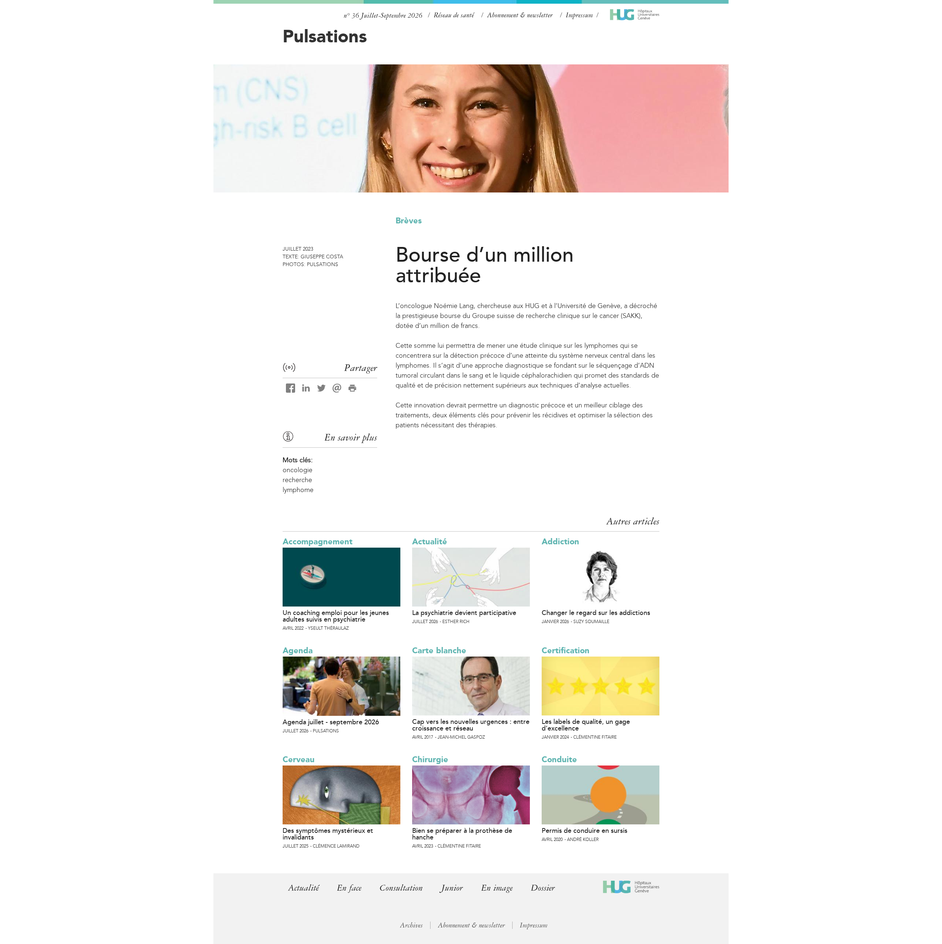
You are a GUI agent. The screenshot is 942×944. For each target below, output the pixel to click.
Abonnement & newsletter (520, 15)
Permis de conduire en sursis (584, 830)
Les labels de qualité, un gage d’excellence (586, 725)
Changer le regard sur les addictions (596, 612)
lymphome (298, 490)
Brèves (409, 221)
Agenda (298, 650)
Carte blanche (439, 650)
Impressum (579, 15)
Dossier (543, 888)
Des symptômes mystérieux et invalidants (328, 834)
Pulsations (325, 36)
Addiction (560, 542)
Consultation (401, 888)
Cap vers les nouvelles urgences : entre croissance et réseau (471, 725)
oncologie (297, 470)
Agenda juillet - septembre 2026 (331, 722)
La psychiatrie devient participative (464, 612)
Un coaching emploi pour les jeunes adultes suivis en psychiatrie (336, 616)
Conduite (559, 759)
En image (497, 888)
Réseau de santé (454, 15)
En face (349, 888)
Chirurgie (430, 759)
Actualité (429, 542)
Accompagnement (318, 542)
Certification (565, 650)
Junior (452, 888)
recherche (297, 480)
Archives (411, 925)
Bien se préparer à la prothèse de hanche (462, 834)
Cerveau (299, 759)
